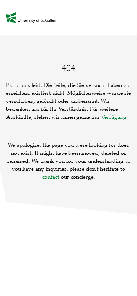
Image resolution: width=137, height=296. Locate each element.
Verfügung (113, 117)
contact (50, 177)
